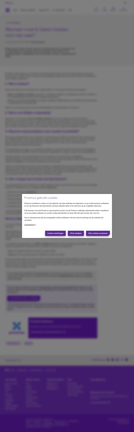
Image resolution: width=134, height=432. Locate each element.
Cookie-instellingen (55, 233)
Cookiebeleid (29, 225)
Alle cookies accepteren (98, 233)
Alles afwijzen (76, 233)
